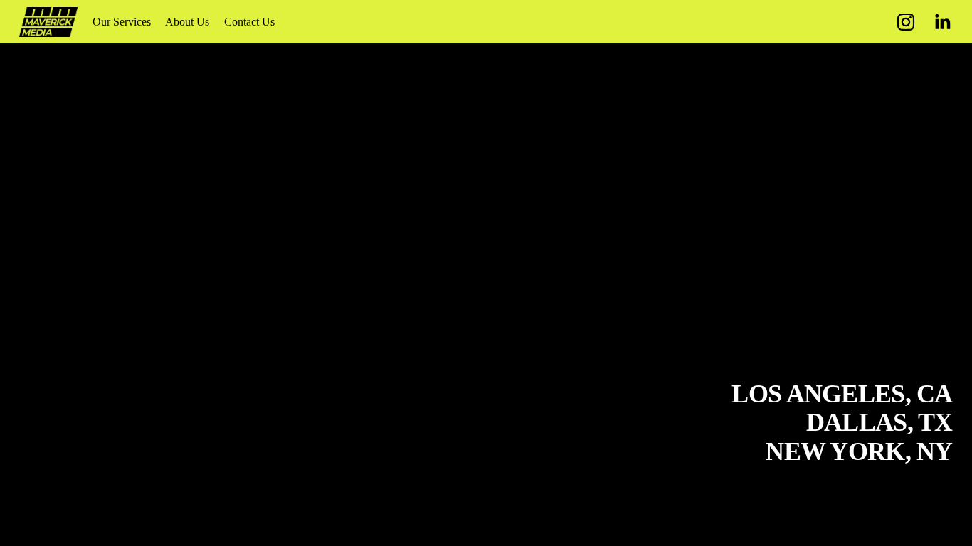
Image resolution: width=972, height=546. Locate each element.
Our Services (122, 22)
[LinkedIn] (942, 22)
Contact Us (249, 22)
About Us (187, 22)
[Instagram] (905, 22)
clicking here (209, 156)
